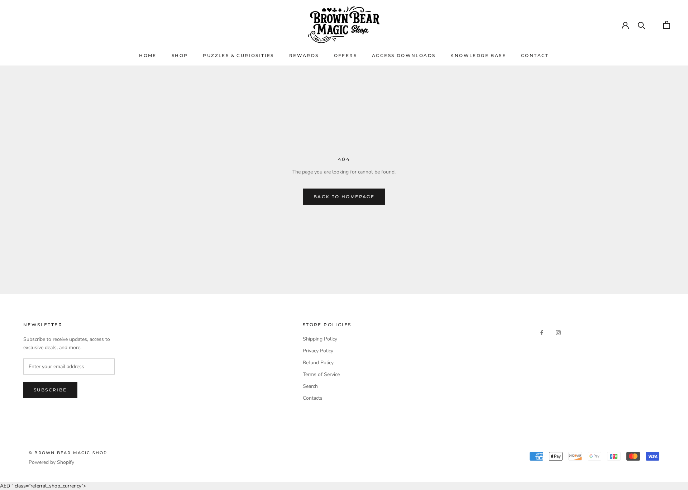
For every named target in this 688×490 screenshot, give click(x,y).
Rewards (304, 55)
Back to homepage (344, 196)
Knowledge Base (478, 55)
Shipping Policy (320, 339)
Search (310, 386)
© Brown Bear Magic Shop (68, 452)
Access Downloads (403, 55)
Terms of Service (321, 374)
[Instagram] (558, 332)
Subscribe (50, 390)
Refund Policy (318, 362)
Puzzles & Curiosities (238, 55)
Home (148, 55)
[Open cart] (666, 25)
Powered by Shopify (51, 462)
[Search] (641, 25)
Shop (180, 55)
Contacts (312, 398)
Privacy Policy (318, 350)
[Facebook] (541, 332)
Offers (345, 55)
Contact (535, 55)
